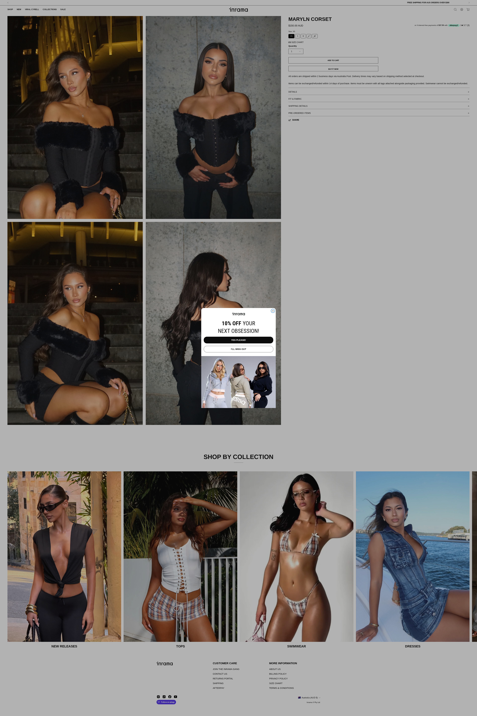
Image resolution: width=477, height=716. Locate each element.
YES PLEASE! (238, 340)
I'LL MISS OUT (238, 349)
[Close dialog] (273, 311)
